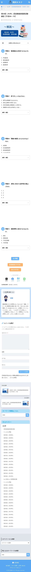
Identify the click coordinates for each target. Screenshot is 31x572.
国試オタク (17, 2)
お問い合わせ (21, 565)
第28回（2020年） (13, 284)
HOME (16, 562)
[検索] (27, 415)
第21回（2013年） (9, 473)
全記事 (4, 426)
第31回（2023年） (9, 443)
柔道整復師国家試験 (9, 429)
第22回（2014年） (9, 470)
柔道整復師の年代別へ (15, 264)
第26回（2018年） (9, 458)
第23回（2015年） (9, 467)
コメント (5, 332)
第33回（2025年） (9, 438)
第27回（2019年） (9, 455)
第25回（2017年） (9, 461)
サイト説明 (14, 565)
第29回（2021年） (9, 449)
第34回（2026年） (9, 435)
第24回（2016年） (9, 464)
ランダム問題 (7, 432)
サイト (3, 365)
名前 (3, 352)
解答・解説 (5, 70)
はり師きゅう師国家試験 (10, 479)
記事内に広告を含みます (14, 43)
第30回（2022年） (9, 446)
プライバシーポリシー (15, 567)
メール (3, 358)
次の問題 (15, 258)
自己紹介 (8, 565)
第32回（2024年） (9, 441)
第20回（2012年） (9, 476)
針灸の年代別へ (15, 269)
